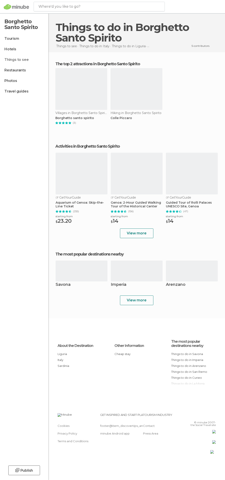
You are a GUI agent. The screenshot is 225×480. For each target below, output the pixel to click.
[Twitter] (201, 416)
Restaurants (15, 70)
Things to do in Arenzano (188, 366)
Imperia (118, 285)
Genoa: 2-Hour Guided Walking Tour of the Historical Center (136, 204)
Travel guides (16, 91)
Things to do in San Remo (189, 371)
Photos (10, 81)
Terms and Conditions (73, 441)
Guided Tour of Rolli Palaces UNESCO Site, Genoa (189, 204)
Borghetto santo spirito (74, 118)
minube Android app (115, 433)
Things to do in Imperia (187, 360)
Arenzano (175, 285)
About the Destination (75, 346)
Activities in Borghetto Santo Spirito (87, 146)
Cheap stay (122, 354)
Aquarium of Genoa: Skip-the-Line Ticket (80, 204)
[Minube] (16, 7)
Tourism (11, 38)
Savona (63, 285)
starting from (64, 216)
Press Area (150, 433)
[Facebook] (195, 416)
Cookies (63, 425)
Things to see (16, 60)
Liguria (62, 354)
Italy (60, 360)
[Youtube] (213, 416)
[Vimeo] (207, 416)
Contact (149, 425)
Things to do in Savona (187, 354)
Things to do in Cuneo (186, 377)
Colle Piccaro (121, 118)
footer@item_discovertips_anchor (124, 425)
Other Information (129, 346)
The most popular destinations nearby (89, 254)
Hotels (10, 49)
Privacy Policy (67, 433)
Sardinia (63, 366)
